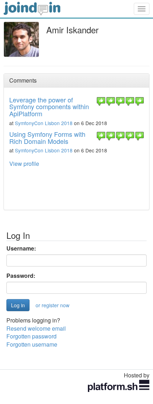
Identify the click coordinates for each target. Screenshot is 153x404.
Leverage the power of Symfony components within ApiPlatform (49, 106)
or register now (52, 305)
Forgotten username (31, 344)
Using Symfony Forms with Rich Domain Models (47, 137)
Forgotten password (31, 336)
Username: (21, 248)
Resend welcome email (36, 328)
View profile (24, 163)
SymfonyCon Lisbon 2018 (44, 123)
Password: (20, 276)
